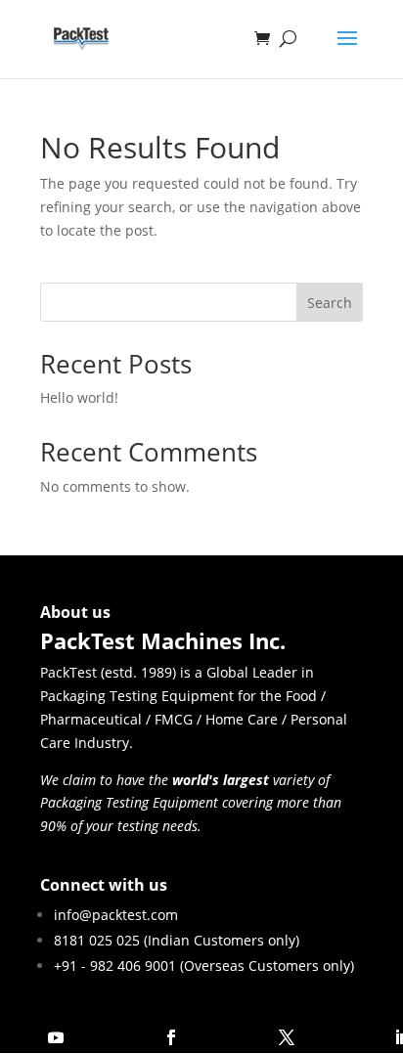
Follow (113, 1037)
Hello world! (79, 397)
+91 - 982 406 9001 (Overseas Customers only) (204, 965)
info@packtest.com (116, 914)
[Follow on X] (286, 1037)
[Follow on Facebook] (171, 1037)
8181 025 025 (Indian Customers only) (176, 940)
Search (329, 302)
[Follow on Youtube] (55, 1037)
